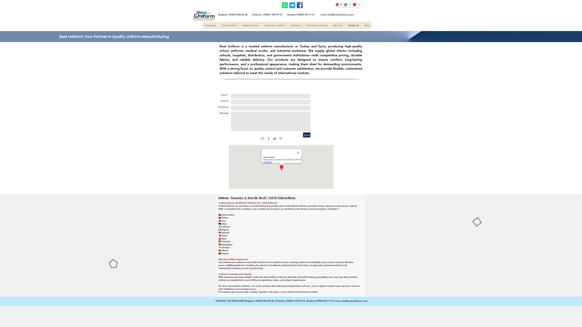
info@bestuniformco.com (340, 14)
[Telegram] (292, 5)
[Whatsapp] (285, 5)
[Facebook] (300, 5)
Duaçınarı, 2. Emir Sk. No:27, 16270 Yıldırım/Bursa (263, 198)
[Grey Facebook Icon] (268, 138)
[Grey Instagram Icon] (262, 138)
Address (223, 198)
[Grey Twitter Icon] (274, 138)
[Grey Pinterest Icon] (280, 138)
